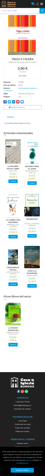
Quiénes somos (22, 443)
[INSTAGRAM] (22, 391)
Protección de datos (22, 428)
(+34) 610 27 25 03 (22, 402)
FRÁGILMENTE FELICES (13, 268)
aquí (28, 460)
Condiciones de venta (22, 424)
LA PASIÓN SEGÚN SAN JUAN (13, 329)
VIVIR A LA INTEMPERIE (32, 272)
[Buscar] (42, 10)
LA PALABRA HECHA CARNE (13, 167)
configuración (22, 463)
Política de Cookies (22, 431)
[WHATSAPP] (26, 391)
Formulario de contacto (22, 409)
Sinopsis (10, 117)
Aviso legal (22, 421)
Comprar (13, 181)
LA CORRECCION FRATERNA (13, 221)
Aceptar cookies (22, 470)
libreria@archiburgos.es (22, 405)
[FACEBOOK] (18, 391)
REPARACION (32, 219)
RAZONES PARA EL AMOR (32, 167)
